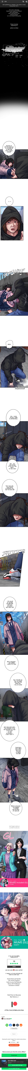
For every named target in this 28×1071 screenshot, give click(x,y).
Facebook (10, 1025)
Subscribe (14, 1028)
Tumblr (17, 1025)
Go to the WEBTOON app (14, 1068)
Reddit (21, 1025)
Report (14, 1034)
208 (5, 1)
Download (14, 1055)
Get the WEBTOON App (17, 1065)
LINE (7, 1025)
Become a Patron (14, 1045)
